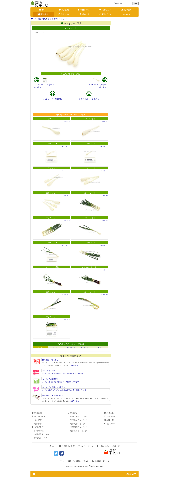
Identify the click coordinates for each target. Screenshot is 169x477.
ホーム (44, 9)
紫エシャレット (86, 347)
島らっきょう (71, 347)
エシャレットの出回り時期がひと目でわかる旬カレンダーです (62, 373)
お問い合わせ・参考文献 (109, 446)
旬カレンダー (85, 9)
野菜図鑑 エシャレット (51, 360)
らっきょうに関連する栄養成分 (53, 387)
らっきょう (100, 347)
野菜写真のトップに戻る (89, 98)
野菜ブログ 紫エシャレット (52, 395)
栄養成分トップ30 (41, 434)
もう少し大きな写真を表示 (70, 73)
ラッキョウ (52, 18)
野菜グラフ (39, 423)
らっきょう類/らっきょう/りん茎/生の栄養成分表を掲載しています (64, 390)
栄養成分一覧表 (40, 437)
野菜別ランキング (77, 423)
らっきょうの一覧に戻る (52, 98)
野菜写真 (44, 14)
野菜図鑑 (65, 9)
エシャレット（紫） (51, 267)
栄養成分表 (106, 9)
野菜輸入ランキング (78, 420)
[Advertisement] (70, 106)
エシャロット (56, 347)
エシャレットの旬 (48, 370)
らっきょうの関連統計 (50, 379)
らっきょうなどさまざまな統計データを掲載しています (60, 382)
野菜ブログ (106, 14)
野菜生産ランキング (78, 416)
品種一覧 (86, 14)
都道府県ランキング (78, 427)
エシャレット (38, 87)
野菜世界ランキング (78, 430)
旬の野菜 (38, 420)
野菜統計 (127, 9)
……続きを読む (73, 365)
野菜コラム (65, 14)
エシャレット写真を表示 (44, 84)
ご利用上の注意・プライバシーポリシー (78, 446)
